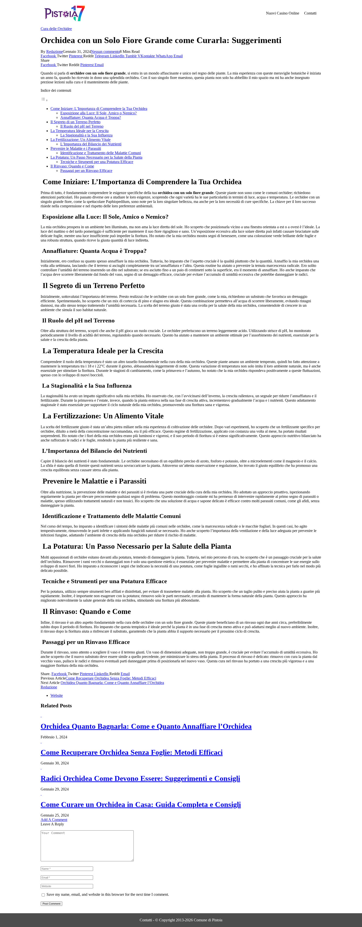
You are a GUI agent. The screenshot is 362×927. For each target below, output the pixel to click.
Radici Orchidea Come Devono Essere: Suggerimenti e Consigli (140, 778)
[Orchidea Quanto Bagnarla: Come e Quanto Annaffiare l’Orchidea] (41, 715)
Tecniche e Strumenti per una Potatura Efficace (96, 162)
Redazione (54, 51)
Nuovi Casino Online (282, 13)
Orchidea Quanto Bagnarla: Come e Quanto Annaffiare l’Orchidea (112, 683)
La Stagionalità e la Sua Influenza (86, 135)
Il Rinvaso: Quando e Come (72, 166)
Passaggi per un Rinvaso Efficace (86, 170)
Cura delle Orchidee (56, 29)
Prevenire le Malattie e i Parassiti (75, 148)
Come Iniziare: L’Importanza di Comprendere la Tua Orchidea (98, 108)
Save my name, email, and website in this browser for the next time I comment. (108, 894)
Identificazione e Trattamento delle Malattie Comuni (100, 153)
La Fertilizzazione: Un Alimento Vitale (80, 139)
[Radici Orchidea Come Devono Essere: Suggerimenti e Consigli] (41, 767)
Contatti (310, 13)
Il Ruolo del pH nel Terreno (81, 126)
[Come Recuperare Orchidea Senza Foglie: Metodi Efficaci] (41, 741)
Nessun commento (105, 51)
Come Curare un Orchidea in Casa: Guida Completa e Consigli (141, 804)
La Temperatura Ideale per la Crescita (79, 131)
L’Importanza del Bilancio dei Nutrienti (90, 144)
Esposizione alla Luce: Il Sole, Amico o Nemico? (98, 113)
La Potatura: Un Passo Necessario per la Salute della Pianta (96, 157)
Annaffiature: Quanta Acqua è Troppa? (90, 117)
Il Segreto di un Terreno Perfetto (75, 122)
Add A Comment (54, 820)
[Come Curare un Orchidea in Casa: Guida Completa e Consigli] (41, 793)
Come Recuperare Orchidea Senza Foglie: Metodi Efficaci (111, 678)
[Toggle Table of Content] (44, 100)
